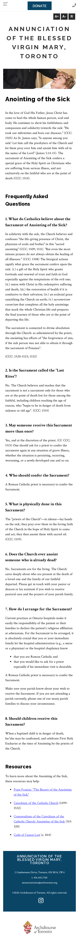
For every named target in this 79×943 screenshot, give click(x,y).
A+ (57, 16)
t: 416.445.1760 (39, 877)
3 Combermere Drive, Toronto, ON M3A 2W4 (39, 872)
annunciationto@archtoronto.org (39, 882)
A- (64, 16)
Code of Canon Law (27, 835)
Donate (40, 6)
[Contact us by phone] (74, 5)
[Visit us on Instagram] (41, 901)
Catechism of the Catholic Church (36, 803)
